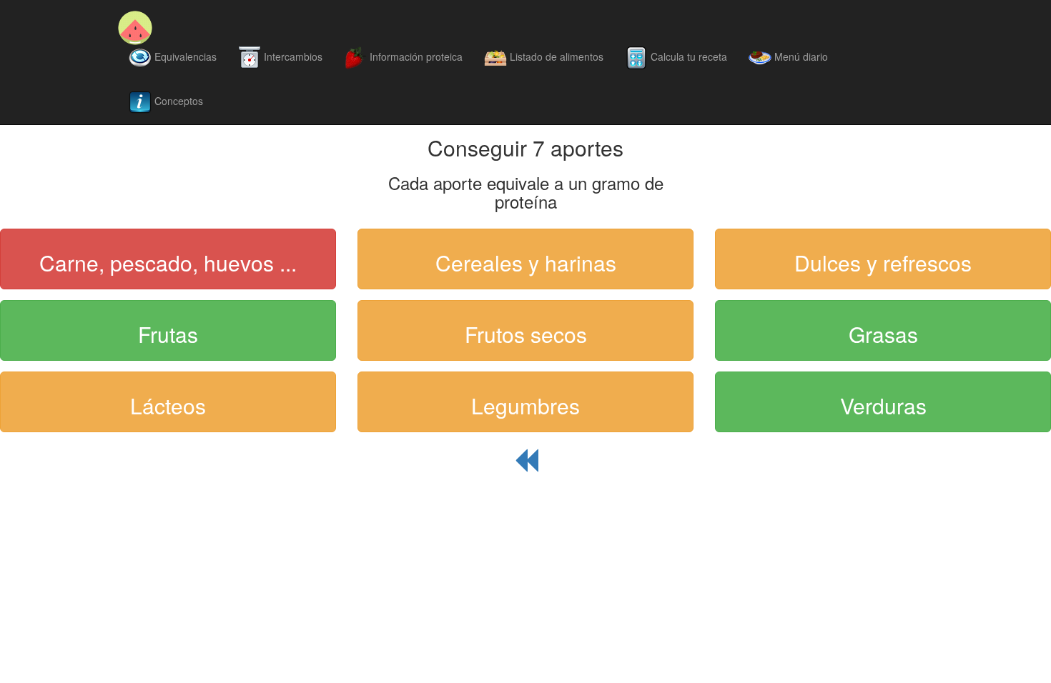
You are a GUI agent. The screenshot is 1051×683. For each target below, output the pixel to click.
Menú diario (799, 56)
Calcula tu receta (687, 56)
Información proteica (415, 56)
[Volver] (525, 467)
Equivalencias (184, 56)
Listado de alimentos (555, 56)
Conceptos (177, 101)
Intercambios (291, 56)
